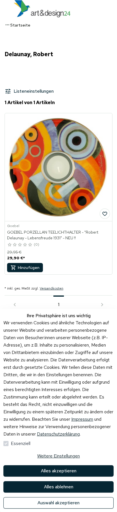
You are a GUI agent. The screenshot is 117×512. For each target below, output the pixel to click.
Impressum (82, 419)
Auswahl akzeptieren (58, 503)
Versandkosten (51, 288)
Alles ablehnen (58, 487)
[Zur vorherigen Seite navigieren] (15, 304)
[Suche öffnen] (111, 8)
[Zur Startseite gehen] (42, 8)
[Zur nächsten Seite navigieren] (102, 304)
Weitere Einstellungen (58, 456)
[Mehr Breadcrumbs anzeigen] (7, 25)
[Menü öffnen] (5, 8)
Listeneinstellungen (34, 91)
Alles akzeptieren (58, 471)
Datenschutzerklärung (58, 434)
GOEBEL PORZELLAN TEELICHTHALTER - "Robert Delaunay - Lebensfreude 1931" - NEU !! (52, 235)
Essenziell (20, 443)
